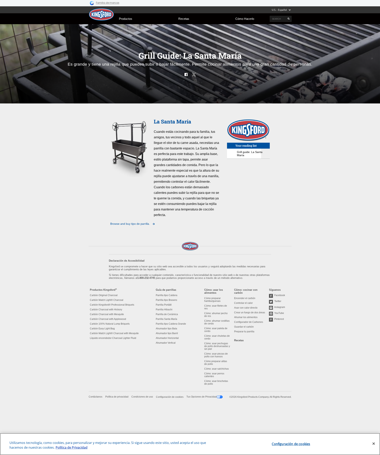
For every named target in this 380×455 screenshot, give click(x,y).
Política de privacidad (116, 396)
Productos (125, 18)
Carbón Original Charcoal (104, 295)
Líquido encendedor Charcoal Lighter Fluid (113, 338)
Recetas (183, 18)
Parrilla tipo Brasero (166, 300)
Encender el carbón (244, 298)
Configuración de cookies (169, 397)
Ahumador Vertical (166, 342)
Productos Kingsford (103, 289)
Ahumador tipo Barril (167, 333)
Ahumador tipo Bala (166, 328)
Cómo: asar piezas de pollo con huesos (216, 355)
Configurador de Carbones (248, 322)
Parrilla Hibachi (164, 309)
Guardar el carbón (244, 326)
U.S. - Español (279, 9)
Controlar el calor (243, 303)
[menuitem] (125, 18)
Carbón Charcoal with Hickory (106, 309)
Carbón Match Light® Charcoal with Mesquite (114, 333)
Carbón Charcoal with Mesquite (107, 314)
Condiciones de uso (142, 396)
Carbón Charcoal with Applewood (108, 319)
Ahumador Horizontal (167, 338)
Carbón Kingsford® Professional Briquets (112, 304)
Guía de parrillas (166, 289)
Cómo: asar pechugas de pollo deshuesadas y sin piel (217, 346)
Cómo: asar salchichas (216, 368)
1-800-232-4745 (146, 277)
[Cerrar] (373, 443)
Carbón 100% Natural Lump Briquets (110, 323)
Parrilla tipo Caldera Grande (171, 323)
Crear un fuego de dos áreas (249, 312)
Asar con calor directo (245, 307)
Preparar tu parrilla (244, 331)
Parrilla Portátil (164, 304)
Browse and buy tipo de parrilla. (130, 223)
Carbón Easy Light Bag (102, 328)
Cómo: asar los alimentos (213, 291)
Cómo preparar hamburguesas (212, 299)
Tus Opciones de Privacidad (201, 396)
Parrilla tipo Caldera (166, 295)
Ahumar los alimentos (245, 317)
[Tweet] (194, 74)
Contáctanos (95, 396)
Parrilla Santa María (166, 319)
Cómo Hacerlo (244, 18)
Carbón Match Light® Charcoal (106, 300)
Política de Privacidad (71, 447)
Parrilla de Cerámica (167, 314)
